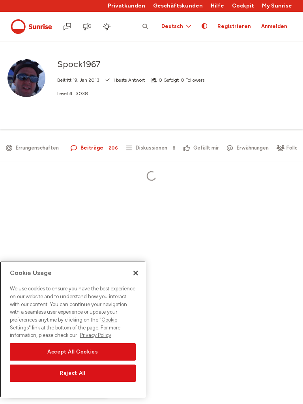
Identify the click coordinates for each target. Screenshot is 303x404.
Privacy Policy (95, 335)
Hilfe (217, 5)
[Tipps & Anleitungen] (107, 27)
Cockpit (243, 5)
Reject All (73, 373)
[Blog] (87, 27)
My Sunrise (277, 5)
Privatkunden (126, 5)
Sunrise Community (31, 26)
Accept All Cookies (72, 352)
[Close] (135, 273)
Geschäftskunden (178, 5)
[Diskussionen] (68, 27)
